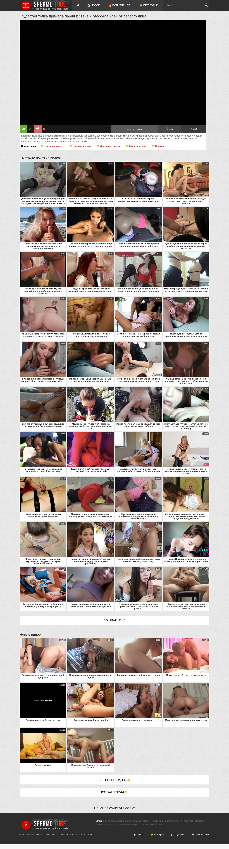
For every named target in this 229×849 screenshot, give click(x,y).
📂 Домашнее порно (108, 146)
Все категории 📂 (114, 792)
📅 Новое (93, 5)
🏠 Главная (138, 834)
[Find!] (206, 6)
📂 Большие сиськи (52, 146)
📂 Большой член (80, 146)
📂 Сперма (157, 146)
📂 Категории (149, 5)
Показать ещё (114, 620)
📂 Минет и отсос (136, 146)
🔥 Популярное (119, 5)
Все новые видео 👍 (114, 780)
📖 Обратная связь (201, 834)
